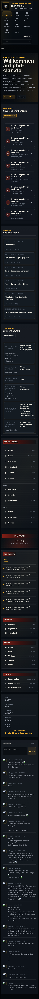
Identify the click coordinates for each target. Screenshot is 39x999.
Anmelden (27, 36)
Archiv (33, 743)
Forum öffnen (9, 97)
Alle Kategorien (9, 115)
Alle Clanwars (9, 335)
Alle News (6, 561)
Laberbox (21, 97)
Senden (32, 751)
